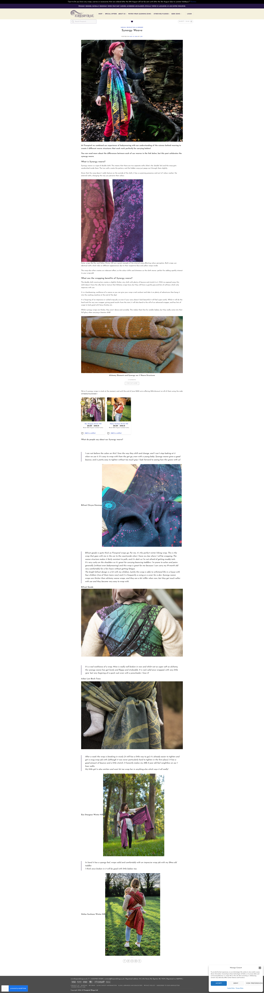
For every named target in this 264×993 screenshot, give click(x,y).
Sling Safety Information (107, 985)
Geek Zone (175, 14)
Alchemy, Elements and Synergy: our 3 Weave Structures (132, 375)
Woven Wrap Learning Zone (139, 14)
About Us (121, 14)
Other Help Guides (161, 14)
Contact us (75, 985)
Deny (235, 983)
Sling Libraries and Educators (130, 985)
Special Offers (111, 14)
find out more (132, 383)
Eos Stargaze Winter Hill (93, 424)
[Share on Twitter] (128, 961)
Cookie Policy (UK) (78, 987)
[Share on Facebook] (124, 961)
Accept (219, 983)
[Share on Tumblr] (139, 961)
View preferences (253, 983)
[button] (260, 968)
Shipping (84, 985)
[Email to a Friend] (132, 961)
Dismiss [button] (193, 2)
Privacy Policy (239, 988)
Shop (100, 14)
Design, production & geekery (132, 27)
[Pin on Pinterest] (135, 961)
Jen (141, 36)
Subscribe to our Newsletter (168, 985)
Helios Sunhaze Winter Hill (119, 424)
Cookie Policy (231, 988)
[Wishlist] (132, 21)
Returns (92, 985)
